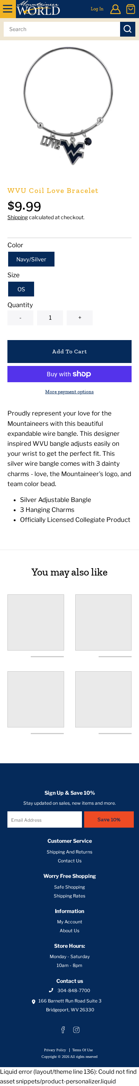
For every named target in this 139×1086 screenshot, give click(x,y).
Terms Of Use (82, 1050)
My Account (69, 921)
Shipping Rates (69, 896)
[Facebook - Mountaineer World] (63, 1029)
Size (13, 275)
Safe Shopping (69, 887)
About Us (69, 930)
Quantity (20, 305)
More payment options (69, 391)
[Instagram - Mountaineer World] (76, 1029)
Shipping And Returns (69, 852)
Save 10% (108, 819)
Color (15, 245)
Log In (97, 8)
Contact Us (70, 860)
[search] (62, 29)
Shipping (17, 217)
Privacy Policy (55, 1050)
